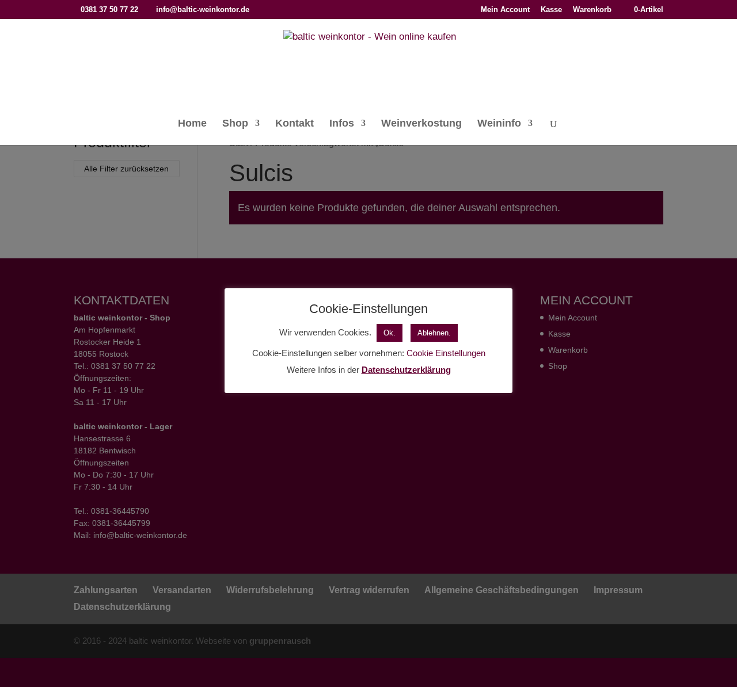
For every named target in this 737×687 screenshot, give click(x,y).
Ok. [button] (389, 333)
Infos (341, 124)
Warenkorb (592, 10)
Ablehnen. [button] (434, 333)
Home (192, 124)
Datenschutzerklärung (406, 370)
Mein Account (505, 10)
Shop (235, 124)
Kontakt (294, 124)
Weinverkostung (421, 124)
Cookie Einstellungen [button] (446, 353)
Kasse (551, 10)
